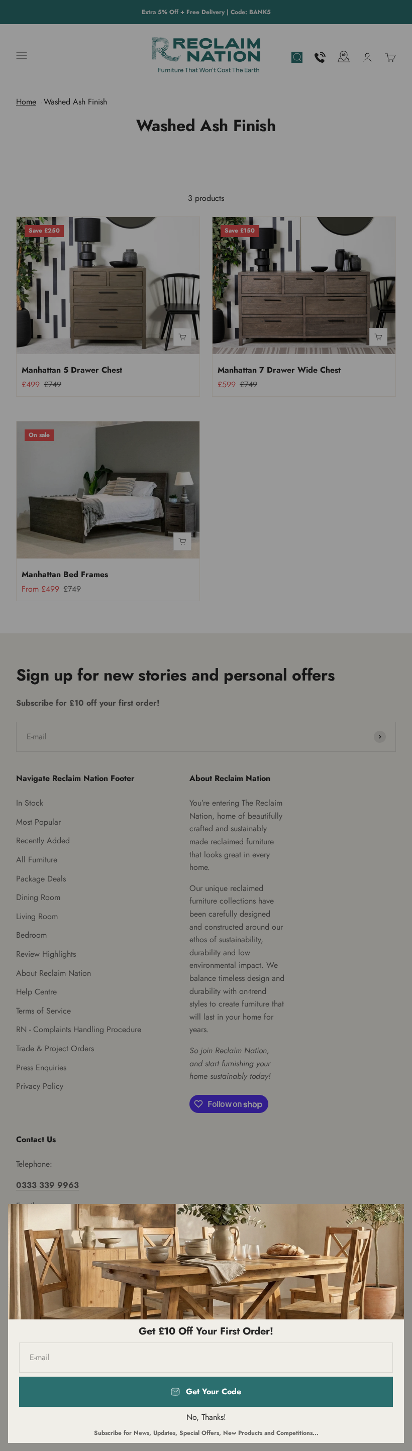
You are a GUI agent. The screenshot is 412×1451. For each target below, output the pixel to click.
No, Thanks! (206, 1417)
